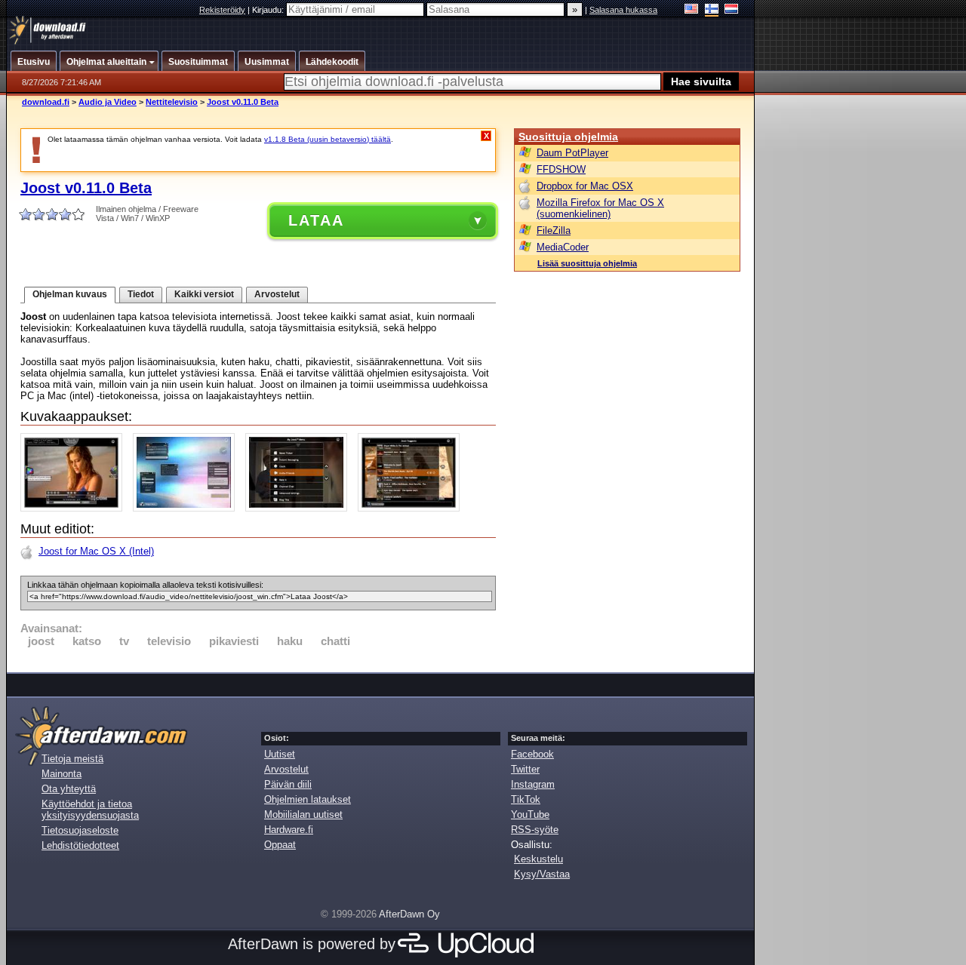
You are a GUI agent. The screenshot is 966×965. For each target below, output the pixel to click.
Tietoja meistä (72, 758)
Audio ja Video (107, 101)
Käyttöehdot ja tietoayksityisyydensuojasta (90, 809)
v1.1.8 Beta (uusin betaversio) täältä (327, 139)
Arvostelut (277, 294)
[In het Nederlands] (731, 10)
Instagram (533, 784)
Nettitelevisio (172, 101)
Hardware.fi (288, 829)
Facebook (532, 754)
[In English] (692, 10)
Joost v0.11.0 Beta (242, 101)
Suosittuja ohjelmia (568, 137)
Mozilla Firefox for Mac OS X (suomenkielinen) (600, 208)
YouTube (530, 814)
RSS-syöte (534, 829)
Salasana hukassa (623, 9)
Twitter (525, 769)
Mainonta (62, 773)
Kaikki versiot (204, 294)
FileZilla (554, 230)
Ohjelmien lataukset (307, 799)
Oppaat (280, 844)
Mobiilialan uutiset (303, 814)
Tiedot (141, 294)
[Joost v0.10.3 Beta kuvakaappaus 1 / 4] (75, 508)
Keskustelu (538, 859)
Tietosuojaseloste (80, 830)
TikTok (525, 799)
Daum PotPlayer (572, 152)
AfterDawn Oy (409, 914)
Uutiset (279, 754)
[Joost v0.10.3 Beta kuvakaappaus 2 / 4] (187, 508)
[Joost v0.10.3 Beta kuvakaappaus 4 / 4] (412, 508)
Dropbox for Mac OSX (585, 186)
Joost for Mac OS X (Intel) (96, 551)
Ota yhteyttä (69, 788)
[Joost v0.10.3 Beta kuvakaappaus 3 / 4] (300, 508)
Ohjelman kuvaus (69, 294)
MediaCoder (563, 247)
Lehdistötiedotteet (80, 845)
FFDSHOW (561, 169)
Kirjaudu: (269, 9)
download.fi (45, 101)
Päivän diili (288, 784)
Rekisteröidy (222, 9)
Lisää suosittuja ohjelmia (587, 263)
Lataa (316, 220)
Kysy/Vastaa (542, 874)
